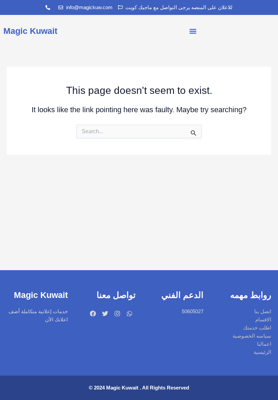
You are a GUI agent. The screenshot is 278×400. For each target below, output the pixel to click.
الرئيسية (262, 352)
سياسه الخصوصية (252, 336)
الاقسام (263, 319)
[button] (193, 31)
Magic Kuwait (30, 31)
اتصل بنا (262, 311)
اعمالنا (264, 344)
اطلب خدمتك (257, 328)
